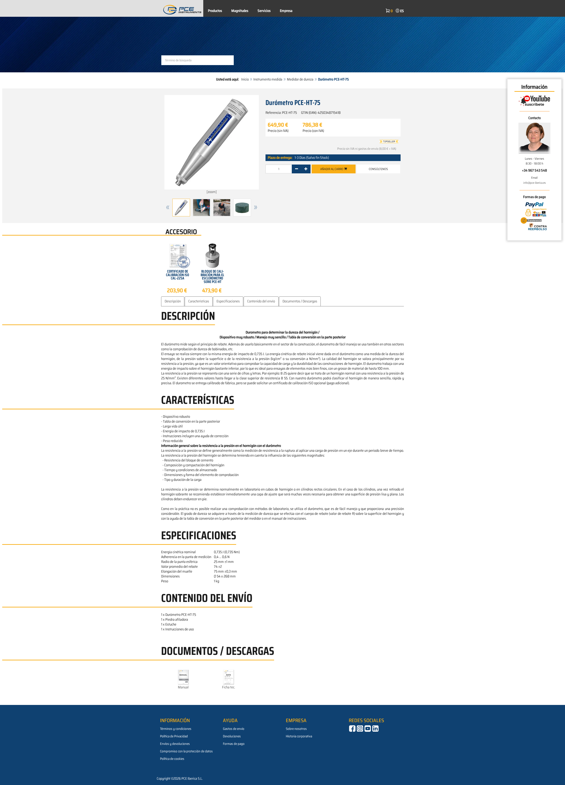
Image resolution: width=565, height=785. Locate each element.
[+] (306, 169)
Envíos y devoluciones (175, 743)
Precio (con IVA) (313, 130)
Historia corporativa (299, 736)
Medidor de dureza (300, 79)
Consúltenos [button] (378, 169)
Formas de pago (234, 743)
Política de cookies (172, 758)
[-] (296, 169)
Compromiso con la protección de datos (186, 751)
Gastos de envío (233, 728)
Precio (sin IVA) (278, 130)
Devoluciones (232, 736)
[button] (167, 207)
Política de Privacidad (174, 736)
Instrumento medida (267, 79)
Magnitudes (239, 10)
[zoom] (212, 192)
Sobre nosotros (296, 728)
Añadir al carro (332, 169)
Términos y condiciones (175, 728)
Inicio (245, 79)
